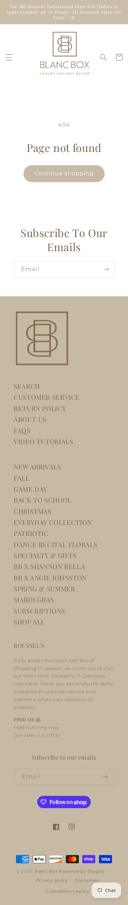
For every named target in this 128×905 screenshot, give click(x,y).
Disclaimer (87, 880)
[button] (9, 57)
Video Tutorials (43, 441)
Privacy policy (52, 880)
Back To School (43, 500)
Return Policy (40, 408)
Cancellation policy (67, 891)
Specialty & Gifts (45, 555)
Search (27, 386)
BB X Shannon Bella (49, 566)
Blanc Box (46, 871)
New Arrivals (37, 467)
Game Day (30, 489)
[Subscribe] (106, 269)
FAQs (22, 430)
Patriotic (31, 533)
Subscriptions (39, 611)
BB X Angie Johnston (50, 577)
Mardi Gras (34, 599)
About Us (30, 419)
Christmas (33, 511)
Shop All (29, 622)
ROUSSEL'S (29, 645)
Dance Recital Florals (55, 544)
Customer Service (47, 397)
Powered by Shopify (81, 871)
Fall (22, 478)
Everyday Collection (53, 522)
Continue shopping (64, 173)
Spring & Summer (44, 588)
